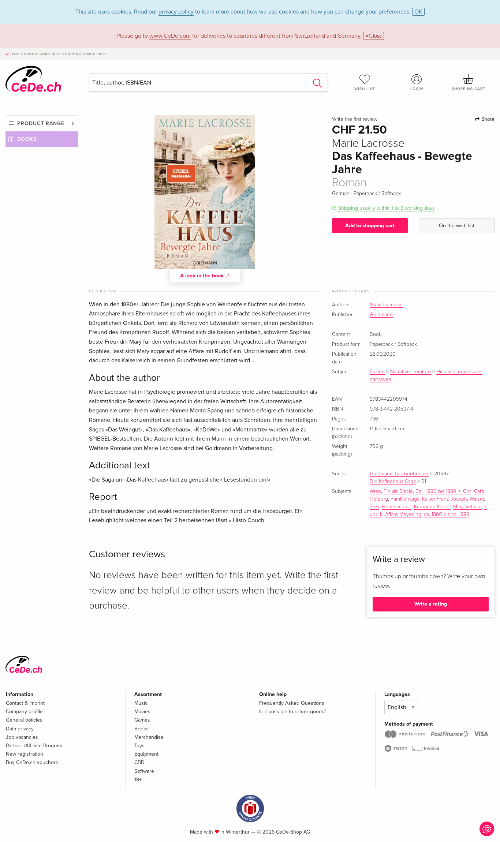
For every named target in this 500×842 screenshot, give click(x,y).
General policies (24, 720)
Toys (139, 745)
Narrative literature (410, 371)
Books (27, 139)
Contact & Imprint (25, 703)
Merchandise (149, 737)
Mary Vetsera (467, 506)
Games (142, 720)
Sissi (374, 506)
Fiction (377, 371)
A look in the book (202, 276)
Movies (142, 711)
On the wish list (456, 225)
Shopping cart (468, 89)
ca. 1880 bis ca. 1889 (446, 514)
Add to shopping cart (370, 225)
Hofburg (379, 499)
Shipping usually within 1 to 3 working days (386, 208)
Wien (375, 491)
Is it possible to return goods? (292, 711)
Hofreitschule (396, 506)
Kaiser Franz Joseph (444, 499)
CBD (139, 762)
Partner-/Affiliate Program (34, 745)
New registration (24, 754)
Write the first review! (355, 119)
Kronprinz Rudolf (432, 506)
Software (144, 771)
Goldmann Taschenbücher (399, 473)
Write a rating (430, 604)
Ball (419, 491)
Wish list (364, 89)
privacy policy (176, 11)
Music (141, 703)
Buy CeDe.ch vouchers (32, 762)
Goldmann (381, 314)
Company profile (24, 711)
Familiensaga (405, 499)
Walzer (477, 499)
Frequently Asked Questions (291, 703)
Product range (40, 123)
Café (479, 491)
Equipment (146, 754)
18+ (138, 779)
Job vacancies (22, 737)
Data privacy (20, 729)
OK (418, 11)
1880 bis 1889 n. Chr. (448, 491)
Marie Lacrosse (386, 304)
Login (416, 89)
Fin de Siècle (398, 491)
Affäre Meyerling (403, 514)
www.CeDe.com (170, 36)
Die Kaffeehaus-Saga (393, 481)
